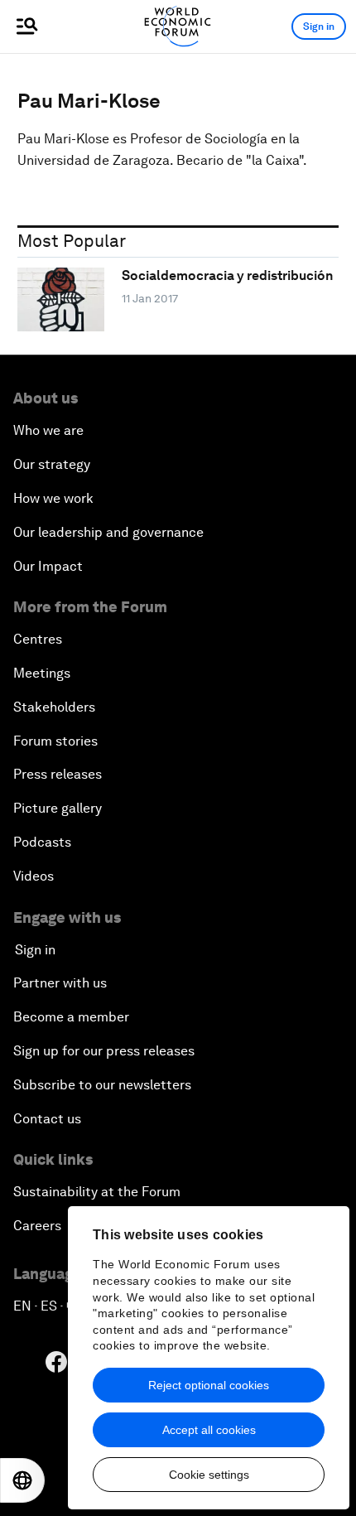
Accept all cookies (209, 1429)
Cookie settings (209, 1474)
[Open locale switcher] (22, 1480)
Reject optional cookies (208, 1385)
